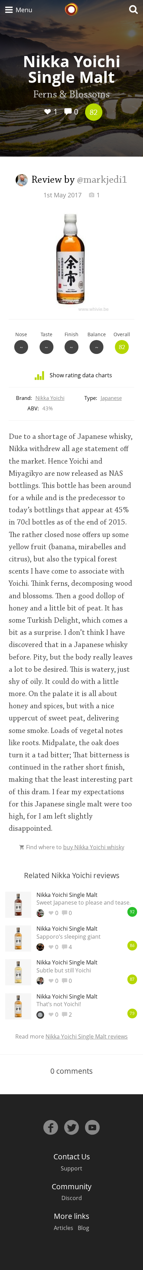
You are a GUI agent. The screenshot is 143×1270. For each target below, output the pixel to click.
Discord (71, 1198)
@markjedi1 (102, 180)
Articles (63, 1228)
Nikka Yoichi (50, 397)
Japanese (111, 397)
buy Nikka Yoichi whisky (93, 847)
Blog (83, 1228)
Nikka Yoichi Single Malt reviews (86, 1036)
